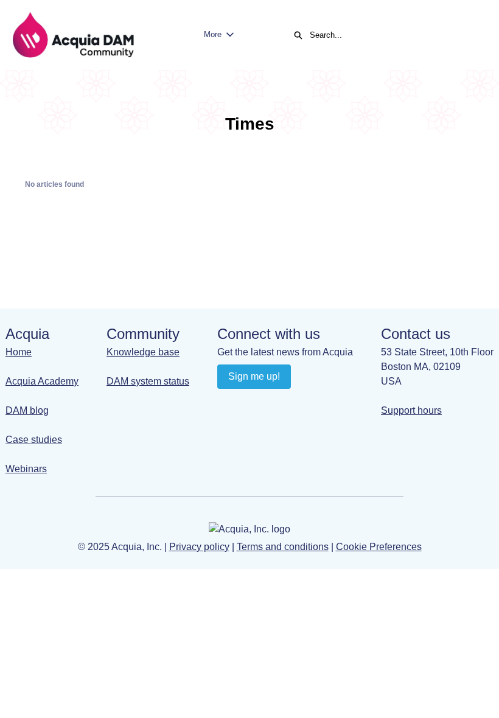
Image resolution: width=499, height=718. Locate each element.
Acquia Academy (42, 381)
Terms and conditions (283, 547)
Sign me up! (254, 376)
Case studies (33, 439)
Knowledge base (143, 352)
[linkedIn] (228, 404)
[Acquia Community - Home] (73, 35)
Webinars (26, 469)
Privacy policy (199, 547)
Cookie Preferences (379, 547)
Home (18, 352)
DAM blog (27, 410)
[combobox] (392, 35)
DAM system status (147, 381)
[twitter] (299, 404)
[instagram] (275, 404)
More (213, 34)
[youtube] (251, 404)
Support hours (411, 410)
